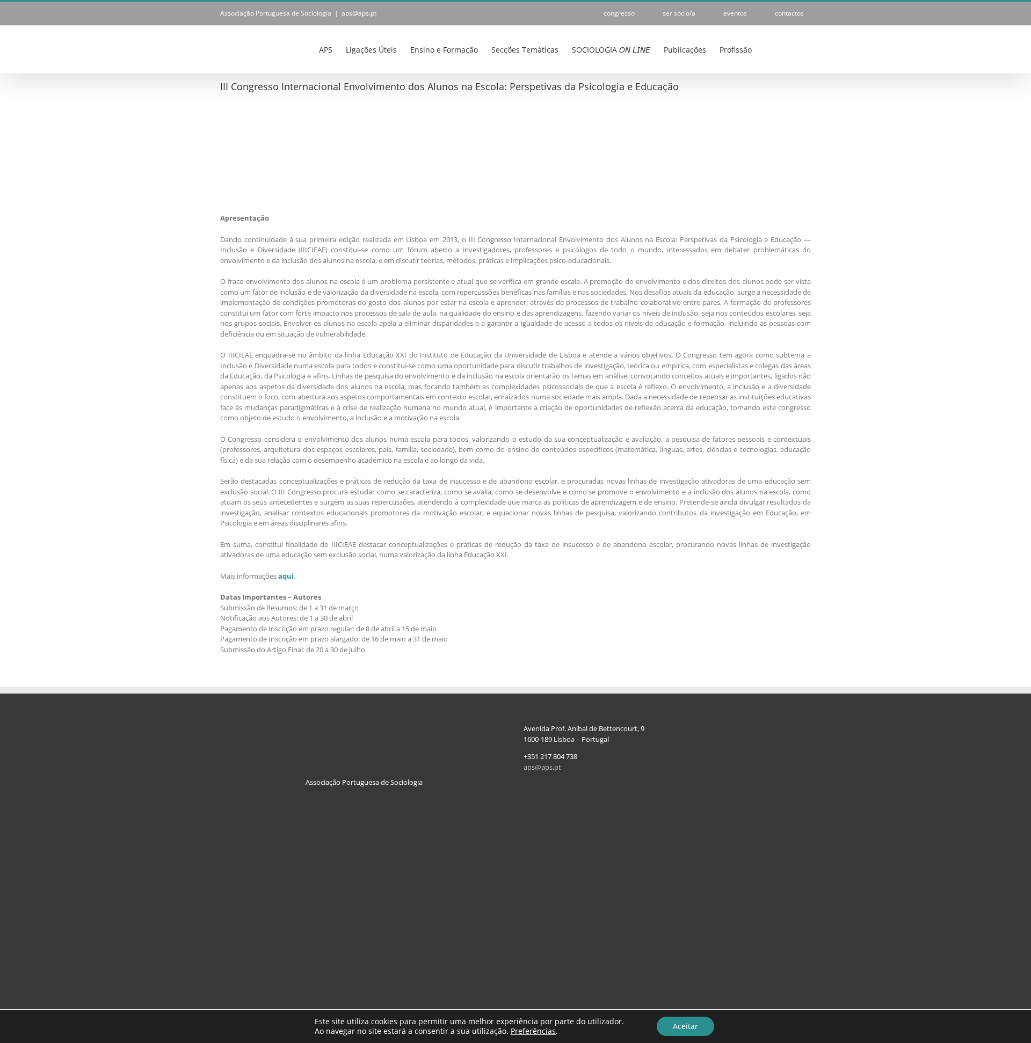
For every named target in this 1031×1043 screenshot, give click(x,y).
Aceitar (685, 1026)
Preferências (533, 1031)
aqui (286, 576)
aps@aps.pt (359, 13)
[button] (794, 49)
